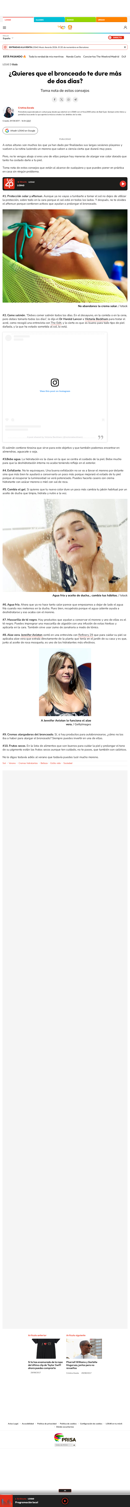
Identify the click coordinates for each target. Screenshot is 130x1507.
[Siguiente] (125, 56)
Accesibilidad (28, 1423)
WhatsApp (68, 99)
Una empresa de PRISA (65, 1437)
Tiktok (52, 1384)
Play (65, 1501)
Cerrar (125, 47)
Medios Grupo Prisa (65, 1445)
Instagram (46, 1384)
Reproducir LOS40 (123, 184)
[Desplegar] (65, 1490)
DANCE (70, 20)
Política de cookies (68, 1423)
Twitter (61, 99)
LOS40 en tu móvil (114, 1423)
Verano (12, 763)
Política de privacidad (46, 1423)
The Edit (56, 323)
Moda (15, 64)
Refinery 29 (85, 635)
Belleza (44, 763)
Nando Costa (73, 56)
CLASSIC (40, 20)
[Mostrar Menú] (4, 27)
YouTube (58, 1384)
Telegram (75, 99)
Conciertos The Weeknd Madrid (101, 56)
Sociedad (67, 763)
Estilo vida (55, 763)
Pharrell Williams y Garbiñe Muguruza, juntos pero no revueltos (81, 1365)
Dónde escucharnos (65, 1427)
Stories (84, 1384)
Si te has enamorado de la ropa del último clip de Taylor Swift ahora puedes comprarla (45, 1365)
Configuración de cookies (91, 1423)
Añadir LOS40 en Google (22, 130)
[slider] (65, 1494)
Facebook (54, 99)
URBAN (101, 20)
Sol (4, 763)
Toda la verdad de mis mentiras (46, 56)
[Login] (125, 27)
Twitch (77, 1384)
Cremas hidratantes (28, 763)
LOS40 (8, 20)
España (6, 38)
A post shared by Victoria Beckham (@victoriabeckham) (55, 437)
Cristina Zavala (26, 107)
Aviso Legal (13, 1423)
